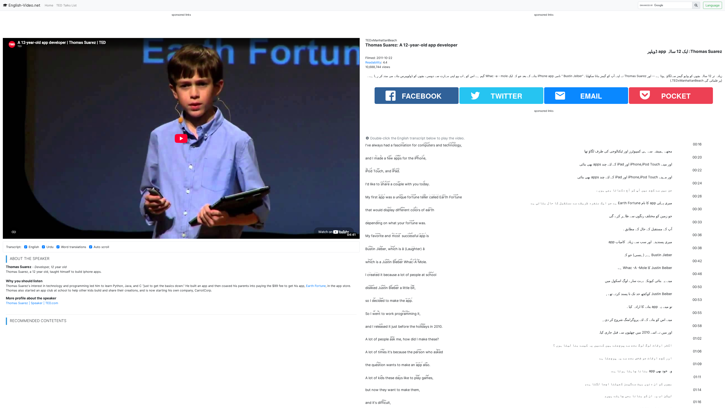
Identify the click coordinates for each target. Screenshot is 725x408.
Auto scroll (101, 247)
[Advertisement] (181, 25)
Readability (373, 62)
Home (49, 5)
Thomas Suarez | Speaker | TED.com (32, 303)
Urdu (49, 247)
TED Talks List (66, 5)
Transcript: (13, 247)
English (34, 247)
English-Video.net (23, 5)
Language (713, 5)
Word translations (73, 247)
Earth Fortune (316, 286)
